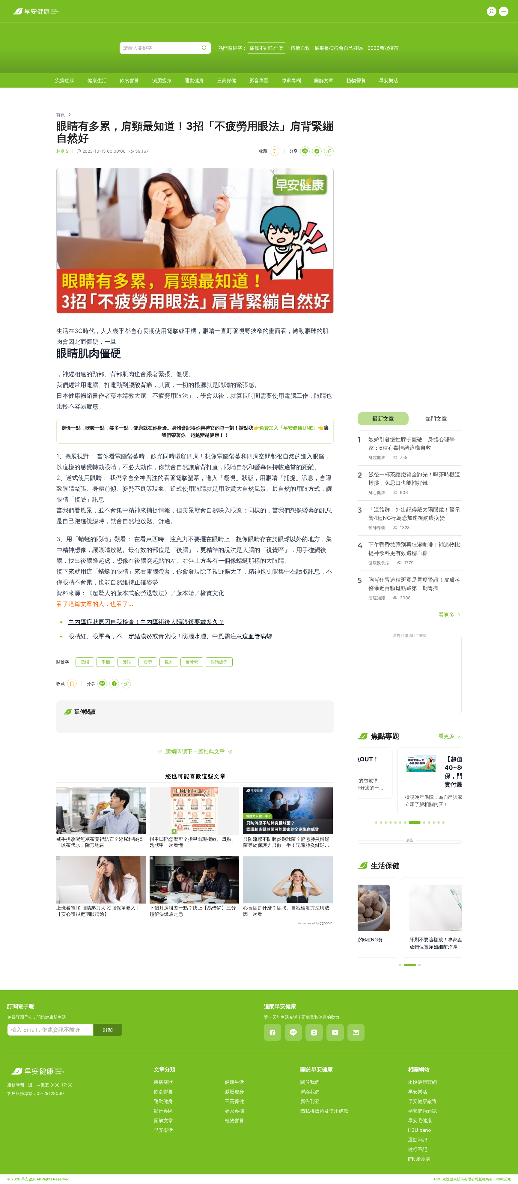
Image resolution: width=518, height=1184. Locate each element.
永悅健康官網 (422, 1082)
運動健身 (194, 80)
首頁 (60, 114)
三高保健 (226, 80)
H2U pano (419, 1130)
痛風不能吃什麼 (266, 48)
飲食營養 (129, 80)
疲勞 (148, 661)
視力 (169, 661)
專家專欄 (291, 80)
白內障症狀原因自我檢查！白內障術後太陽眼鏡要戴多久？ (146, 621)
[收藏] (274, 151)
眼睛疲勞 (219, 661)
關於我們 (310, 1082)
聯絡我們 (310, 1092)
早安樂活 (388, 80)
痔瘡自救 (300, 48)
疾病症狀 (64, 80)
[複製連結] (329, 151)
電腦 (85, 661)
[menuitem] (64, 80)
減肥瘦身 (161, 80)
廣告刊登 (310, 1101)
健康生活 (97, 80)
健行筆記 (417, 1149)
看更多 (446, 615)
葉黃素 (192, 661)
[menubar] (226, 80)
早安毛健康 (420, 1120)
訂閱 (108, 1030)
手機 (106, 661)
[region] (195, 431)
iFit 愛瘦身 (419, 1159)
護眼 (127, 661)
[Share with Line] (305, 151)
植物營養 (356, 80)
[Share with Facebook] (317, 151)
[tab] (383, 418)
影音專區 (259, 80)
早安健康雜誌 (422, 1111)
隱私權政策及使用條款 (324, 1111)
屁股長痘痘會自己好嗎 (339, 48)
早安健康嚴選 (422, 1101)
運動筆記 (417, 1140)
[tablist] (410, 418)
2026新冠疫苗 (383, 48)
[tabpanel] (410, 524)
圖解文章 (323, 80)
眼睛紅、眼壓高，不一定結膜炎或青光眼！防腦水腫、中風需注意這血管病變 (170, 636)
